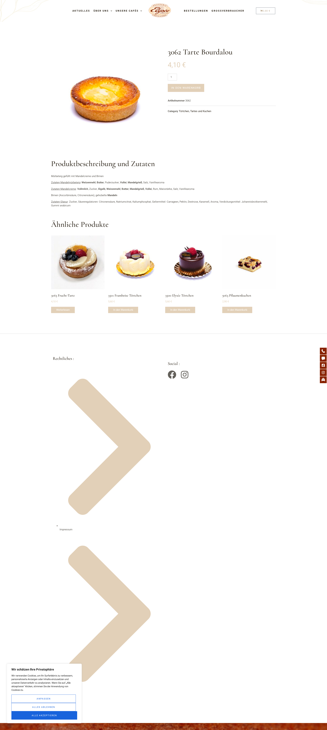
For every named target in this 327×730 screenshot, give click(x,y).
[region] (44, 693)
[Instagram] (184, 374)
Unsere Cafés (127, 11)
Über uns (101, 11)
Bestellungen (196, 11)
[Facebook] (172, 374)
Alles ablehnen (43, 707)
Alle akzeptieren (44, 715)
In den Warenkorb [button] (123, 310)
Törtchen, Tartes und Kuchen (195, 111)
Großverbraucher (228, 11)
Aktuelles (81, 11)
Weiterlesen (63, 310)
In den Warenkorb (186, 88)
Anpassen (44, 698)
